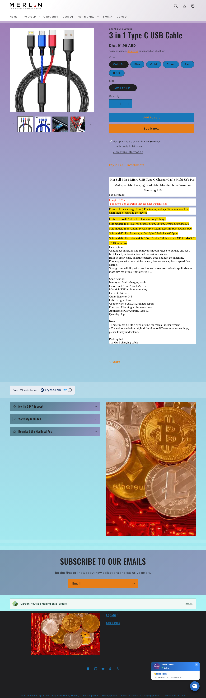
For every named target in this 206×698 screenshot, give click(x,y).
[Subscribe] (133, 583)
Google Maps (113, 623)
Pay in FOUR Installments (126, 165)
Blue (137, 64)
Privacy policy (109, 695)
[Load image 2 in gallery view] (43, 124)
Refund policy (90, 695)
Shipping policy (150, 695)
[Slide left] (13, 124)
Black (117, 73)
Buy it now (151, 128)
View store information (128, 151)
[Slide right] (90, 124)
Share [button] (116, 361)
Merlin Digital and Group (43, 695)
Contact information (174, 695)
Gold (153, 64)
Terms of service (129, 695)
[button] (30, 17)
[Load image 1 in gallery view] (25, 124)
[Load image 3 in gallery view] (60, 124)
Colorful (119, 64)
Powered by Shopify (68, 695)
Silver (171, 64)
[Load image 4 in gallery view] (77, 124)
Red (187, 64)
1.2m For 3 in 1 (123, 87)
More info (189, 603)
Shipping (132, 51)
